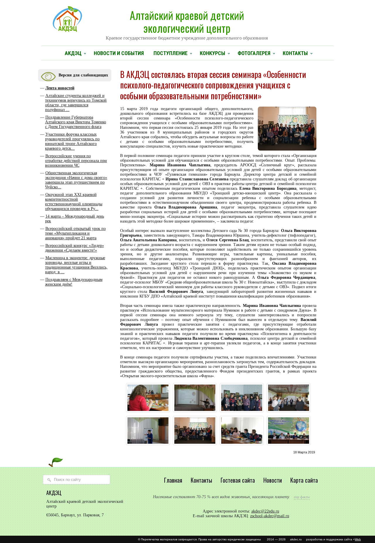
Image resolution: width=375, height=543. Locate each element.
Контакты (295, 53)
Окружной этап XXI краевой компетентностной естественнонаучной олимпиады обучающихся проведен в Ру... (73, 201)
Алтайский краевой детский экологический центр (187, 23)
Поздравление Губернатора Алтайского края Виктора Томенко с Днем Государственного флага (75, 122)
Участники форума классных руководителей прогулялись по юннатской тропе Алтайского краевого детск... (72, 141)
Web (358, 539)
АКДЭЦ (73, 53)
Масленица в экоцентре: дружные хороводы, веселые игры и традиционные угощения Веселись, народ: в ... (76, 265)
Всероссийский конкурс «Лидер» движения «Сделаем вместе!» (74, 247)
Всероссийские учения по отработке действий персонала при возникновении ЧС (76, 161)
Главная (173, 480)
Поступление (171, 53)
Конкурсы (212, 53)
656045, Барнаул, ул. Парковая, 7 (75, 515)
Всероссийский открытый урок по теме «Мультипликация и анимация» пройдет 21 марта (75, 233)
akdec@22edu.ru (265, 511)
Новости (272, 480)
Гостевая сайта (238, 480)
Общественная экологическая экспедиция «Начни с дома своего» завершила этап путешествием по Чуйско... (76, 180)
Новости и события (119, 53)
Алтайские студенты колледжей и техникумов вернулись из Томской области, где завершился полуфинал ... (76, 102)
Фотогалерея (254, 53)
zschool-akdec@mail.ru (269, 516)
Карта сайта (304, 480)
